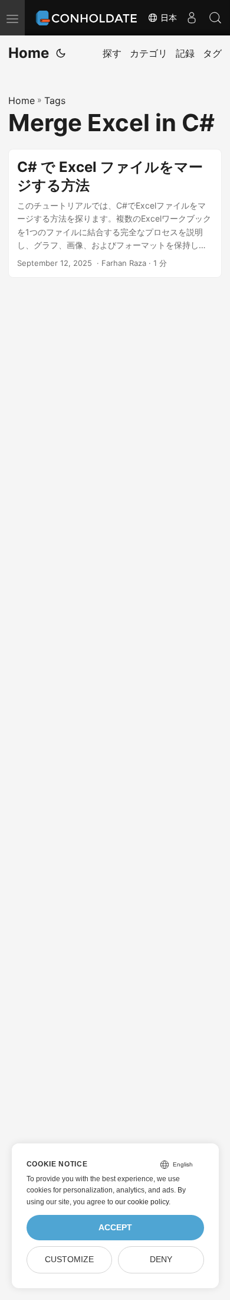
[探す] (215, 17)
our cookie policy (142, 1202)
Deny (161, 1259)
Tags (54, 100)
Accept (115, 1227)
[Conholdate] (88, 17)
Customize (69, 1259)
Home (28, 52)
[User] (191, 17)
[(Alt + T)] (61, 53)
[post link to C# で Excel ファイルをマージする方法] (115, 214)
